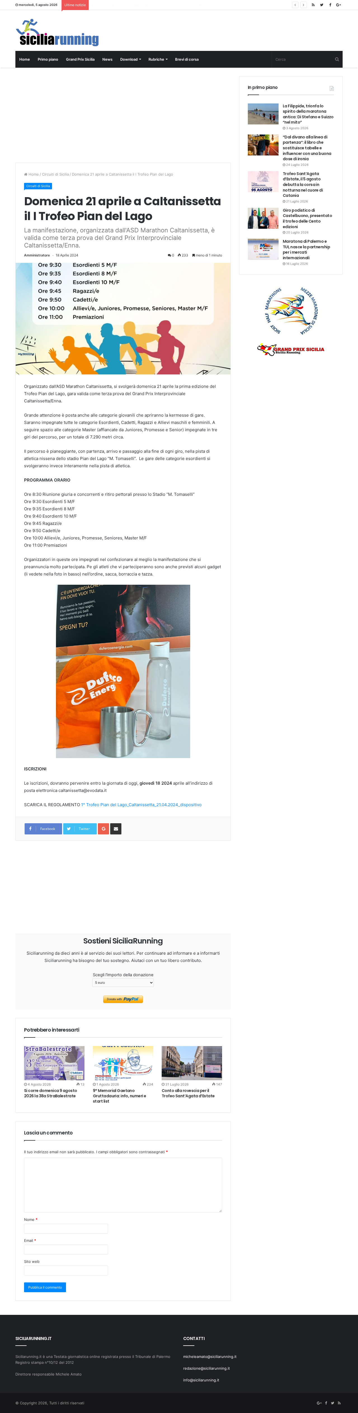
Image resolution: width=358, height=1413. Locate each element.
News (107, 59)
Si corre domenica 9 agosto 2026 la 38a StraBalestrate (139, 5)
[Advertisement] (123, 115)
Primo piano (48, 59)
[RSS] (313, 5)
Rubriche (156, 59)
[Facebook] (330, 5)
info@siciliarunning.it (201, 1380)
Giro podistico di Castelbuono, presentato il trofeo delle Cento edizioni (307, 218)
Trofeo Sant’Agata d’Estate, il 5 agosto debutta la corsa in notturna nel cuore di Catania (303, 184)
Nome (30, 1219)
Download (129, 59)
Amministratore (37, 255)
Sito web (31, 1261)
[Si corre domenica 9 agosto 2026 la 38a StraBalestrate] (54, 1063)
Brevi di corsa (187, 59)
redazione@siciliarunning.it (206, 1368)
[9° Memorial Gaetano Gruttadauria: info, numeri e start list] (123, 1063)
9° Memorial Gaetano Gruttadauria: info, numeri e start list (119, 1096)
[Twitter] (321, 5)
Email (30, 1240)
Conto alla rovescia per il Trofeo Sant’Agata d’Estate (188, 1093)
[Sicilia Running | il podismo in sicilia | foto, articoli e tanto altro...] (57, 32)
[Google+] (338, 5)
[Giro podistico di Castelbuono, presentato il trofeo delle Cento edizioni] (263, 218)
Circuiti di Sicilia (55, 174)
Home (24, 59)
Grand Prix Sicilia (80, 59)
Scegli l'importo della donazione (123, 974)
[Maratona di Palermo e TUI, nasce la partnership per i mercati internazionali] (263, 249)
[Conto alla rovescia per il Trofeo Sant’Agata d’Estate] (192, 1063)
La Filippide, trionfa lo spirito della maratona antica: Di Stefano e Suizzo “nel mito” (308, 114)
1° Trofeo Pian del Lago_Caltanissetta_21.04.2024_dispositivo (141, 804)
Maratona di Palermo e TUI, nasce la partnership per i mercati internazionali (306, 250)
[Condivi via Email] (115, 828)
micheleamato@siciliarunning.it (210, 1356)
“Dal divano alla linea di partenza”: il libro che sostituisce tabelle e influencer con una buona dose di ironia (307, 148)
